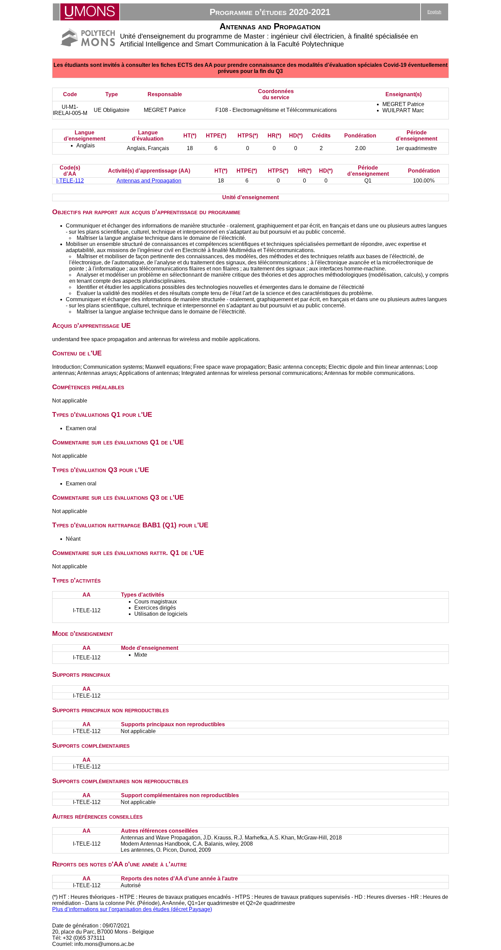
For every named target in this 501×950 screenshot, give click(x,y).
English (434, 12)
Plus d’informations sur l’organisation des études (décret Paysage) (132, 909)
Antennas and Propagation (149, 181)
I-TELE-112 (70, 181)
